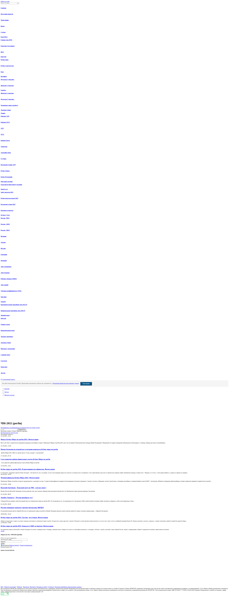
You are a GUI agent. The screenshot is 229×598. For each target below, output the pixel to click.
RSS (2, 587)
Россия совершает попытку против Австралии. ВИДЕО (22, 508)
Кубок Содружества (7, 66)
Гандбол (3, 90)
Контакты (33, 587)
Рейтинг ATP (5, 116)
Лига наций (4, 285)
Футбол (3, 215)
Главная (3, 8)
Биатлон (3, 56)
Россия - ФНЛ (5, 224)
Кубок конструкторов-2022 (9, 198)
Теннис (3, 113)
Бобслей (3, 318)
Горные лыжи (5, 324)
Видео (3, 26)
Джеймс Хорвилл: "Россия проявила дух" (17, 498)
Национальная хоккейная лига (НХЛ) (13, 310)
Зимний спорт (5, 315)
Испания (3, 236)
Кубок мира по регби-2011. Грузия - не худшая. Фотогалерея (24, 517)
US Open (3, 158)
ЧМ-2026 (3, 297)
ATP (2, 128)
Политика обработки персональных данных (68, 587)
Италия (3, 248)
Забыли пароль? (14, 545)
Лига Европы (5, 272)
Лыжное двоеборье (7, 336)
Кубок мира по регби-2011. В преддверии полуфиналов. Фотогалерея (28, 469)
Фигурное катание (7, 181)
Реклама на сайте (41, 587)
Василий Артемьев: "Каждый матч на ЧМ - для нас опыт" (24, 488)
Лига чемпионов (6, 266)
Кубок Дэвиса (5, 171)
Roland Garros (5, 140)
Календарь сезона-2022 (8, 204)
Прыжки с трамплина (8, 348)
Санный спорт (5, 355)
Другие (3, 373)
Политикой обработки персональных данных (66, 383)
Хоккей (3, 301)
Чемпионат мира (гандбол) (9, 105)
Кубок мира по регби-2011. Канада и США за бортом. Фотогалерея (27, 526)
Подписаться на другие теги (9, 433)
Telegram (19, 587)
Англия (3, 242)
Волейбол (4, 76)
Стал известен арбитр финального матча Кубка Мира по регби (25, 459)
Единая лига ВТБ (6, 40)
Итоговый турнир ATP (8, 165)
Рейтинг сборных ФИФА (9, 279)
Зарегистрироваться (26, 545)
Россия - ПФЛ (5, 230)
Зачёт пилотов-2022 (7, 192)
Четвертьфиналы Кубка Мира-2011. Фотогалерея (20, 478)
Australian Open (6, 152)
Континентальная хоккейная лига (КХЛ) (14, 304)
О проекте (51, 587)
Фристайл (4, 367)
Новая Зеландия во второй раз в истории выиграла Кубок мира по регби (29, 449)
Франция (4, 260)
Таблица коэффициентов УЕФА (11, 291)
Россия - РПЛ (5, 218)
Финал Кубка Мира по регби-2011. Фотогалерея (19, 439)
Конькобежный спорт (8, 330)
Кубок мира (4, 59)
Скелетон (4, 361)
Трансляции (5, 20)
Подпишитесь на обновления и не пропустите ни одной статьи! (20, 427)
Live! (8, 215)
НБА (2, 52)
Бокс (2, 72)
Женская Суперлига (7, 85)
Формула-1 (4, 189)
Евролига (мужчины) (8, 46)
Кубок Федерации (6, 177)
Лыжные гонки (6, 110)
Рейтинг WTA (5, 122)
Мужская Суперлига (7, 79)
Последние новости (7, 14)
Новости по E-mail (10, 587)
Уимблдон (4, 146)
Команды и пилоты (7, 210)
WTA (2, 134)
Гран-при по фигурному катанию (11, 184)
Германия (4, 254)
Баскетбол (4, 37)
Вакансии (26, 587)
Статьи (3, 32)
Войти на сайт (5, 1)
